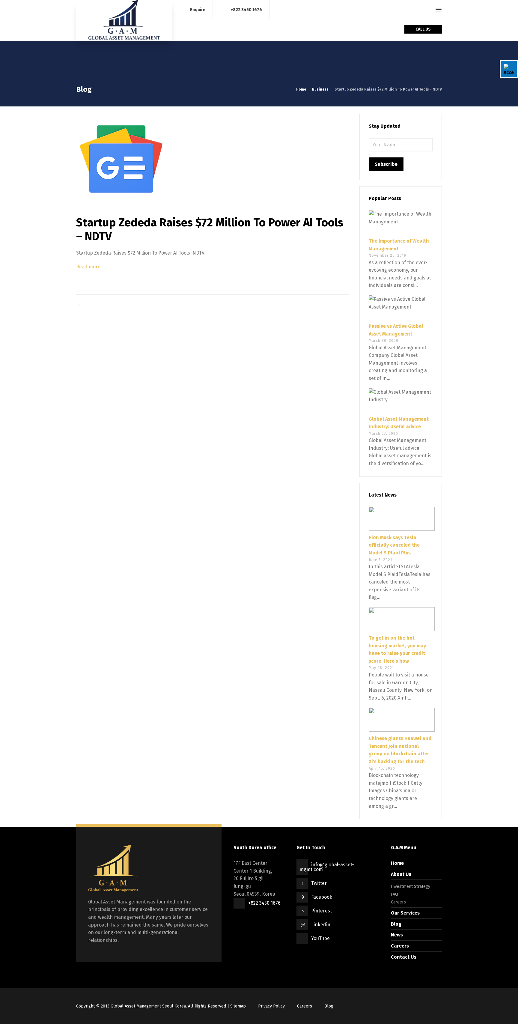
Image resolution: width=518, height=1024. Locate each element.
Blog (396, 924)
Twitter (319, 883)
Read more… (90, 267)
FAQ (394, 894)
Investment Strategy (410, 886)
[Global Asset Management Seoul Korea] (124, 20)
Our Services (405, 913)
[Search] (428, 9)
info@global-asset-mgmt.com (326, 867)
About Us (401, 874)
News (397, 935)
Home (397, 863)
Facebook (321, 897)
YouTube (320, 938)
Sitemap (238, 1006)
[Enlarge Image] (212, 159)
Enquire (197, 9)
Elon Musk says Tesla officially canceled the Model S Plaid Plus (394, 545)
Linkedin (320, 924)
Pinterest (321, 911)
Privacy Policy (271, 1006)
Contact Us (403, 957)
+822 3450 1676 (246, 9)
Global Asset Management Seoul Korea (148, 1006)
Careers (398, 902)
